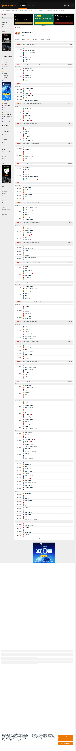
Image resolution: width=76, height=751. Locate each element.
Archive (48, 39)
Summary (17, 39)
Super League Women (7, 29)
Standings (41, 39)
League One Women (6, 31)
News (23, 39)
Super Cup (4, 26)
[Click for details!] (44, 49)
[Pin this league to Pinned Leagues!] (33, 32)
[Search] (65, 5)
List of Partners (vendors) (37, 740)
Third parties (11, 746)
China (18, 27)
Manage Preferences (65, 743)
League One (4, 20)
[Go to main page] (9, 5)
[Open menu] (72, 5)
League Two (4, 22)
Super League (5, 17)
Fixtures (35, 39)
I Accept (65, 736)
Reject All (66, 739)
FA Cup (3, 24)
